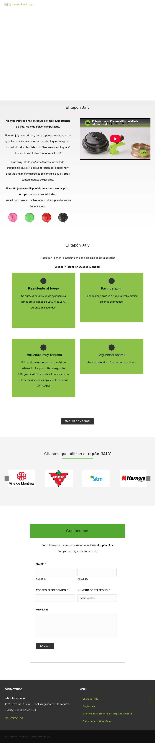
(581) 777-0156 (14, 718)
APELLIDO (83, 579)
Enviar (45, 646)
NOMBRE (41, 579)
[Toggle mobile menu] (149, 8)
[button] (7, 478)
